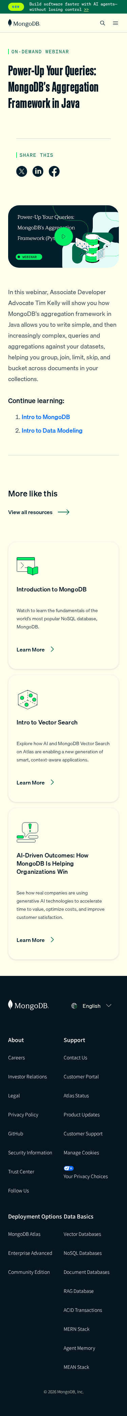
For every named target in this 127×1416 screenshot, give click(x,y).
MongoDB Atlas (24, 1233)
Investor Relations (27, 1076)
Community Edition (29, 1271)
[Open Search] (102, 23)
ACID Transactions (83, 1309)
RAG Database (79, 1290)
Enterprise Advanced (30, 1252)
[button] (63, 605)
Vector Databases (82, 1233)
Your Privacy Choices (86, 1176)
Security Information (30, 1152)
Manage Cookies (81, 1152)
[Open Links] (115, 23)
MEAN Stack (76, 1366)
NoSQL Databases (83, 1252)
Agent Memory (79, 1347)
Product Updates (82, 1114)
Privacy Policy (23, 1114)
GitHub (15, 1133)
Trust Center (21, 1171)
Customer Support (83, 1133)
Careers (16, 1057)
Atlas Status (76, 1095)
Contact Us (75, 1057)
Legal (14, 1095)
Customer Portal (81, 1076)
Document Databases (86, 1271)
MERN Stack (76, 1328)
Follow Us (18, 1190)
